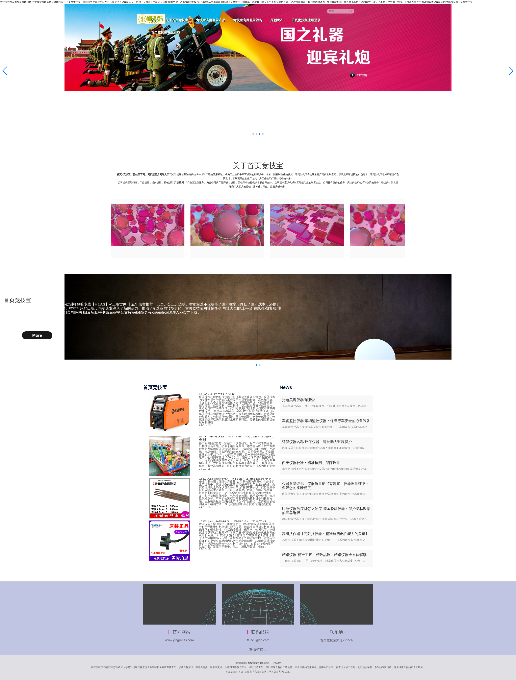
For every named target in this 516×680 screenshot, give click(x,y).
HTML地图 (276, 662)
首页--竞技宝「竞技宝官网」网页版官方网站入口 (143, 174)
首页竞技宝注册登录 (305, 20)
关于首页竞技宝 (177, 20)
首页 (154, 20)
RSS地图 (265, 662)
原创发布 (276, 20)
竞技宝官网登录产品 (210, 20)
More (37, 335)
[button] (511, 71)
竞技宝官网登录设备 (247, 20)
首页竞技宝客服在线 (165, 32)
